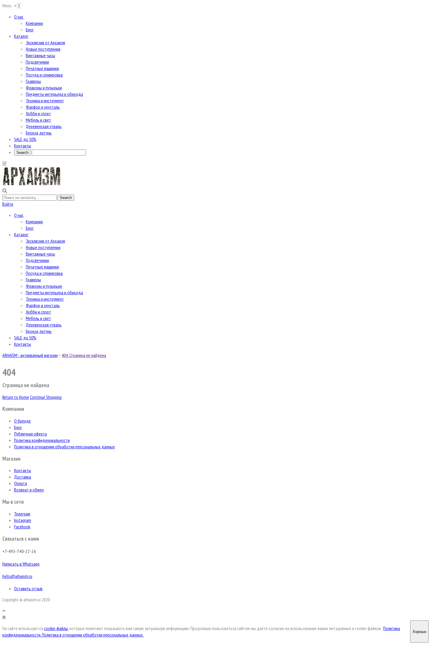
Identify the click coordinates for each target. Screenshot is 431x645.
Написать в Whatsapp (21, 564)
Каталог (21, 234)
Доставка (22, 477)
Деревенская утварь (44, 325)
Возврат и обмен (29, 490)
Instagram (22, 520)
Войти (7, 204)
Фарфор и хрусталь (43, 305)
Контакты (22, 344)
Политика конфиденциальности (42, 440)
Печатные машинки (42, 267)
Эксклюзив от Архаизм (45, 241)
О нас (18, 215)
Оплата (20, 483)
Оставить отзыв (28, 588)
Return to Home (15, 397)
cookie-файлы (56, 628)
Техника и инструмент (45, 299)
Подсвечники (37, 260)
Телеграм (22, 514)
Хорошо (419, 631)
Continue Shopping (46, 397)
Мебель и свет (38, 318)
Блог (30, 228)
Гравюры (33, 279)
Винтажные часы (40, 254)
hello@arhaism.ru (17, 576)
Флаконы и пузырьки (44, 286)
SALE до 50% (25, 338)
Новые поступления (43, 247)
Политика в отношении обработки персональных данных (64, 447)
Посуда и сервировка (44, 273)
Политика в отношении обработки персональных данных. (93, 635)
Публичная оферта (30, 434)
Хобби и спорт (38, 312)
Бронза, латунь (39, 331)
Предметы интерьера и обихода (54, 292)
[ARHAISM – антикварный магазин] (31, 184)
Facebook (22, 527)
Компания (34, 221)
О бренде (22, 421)
